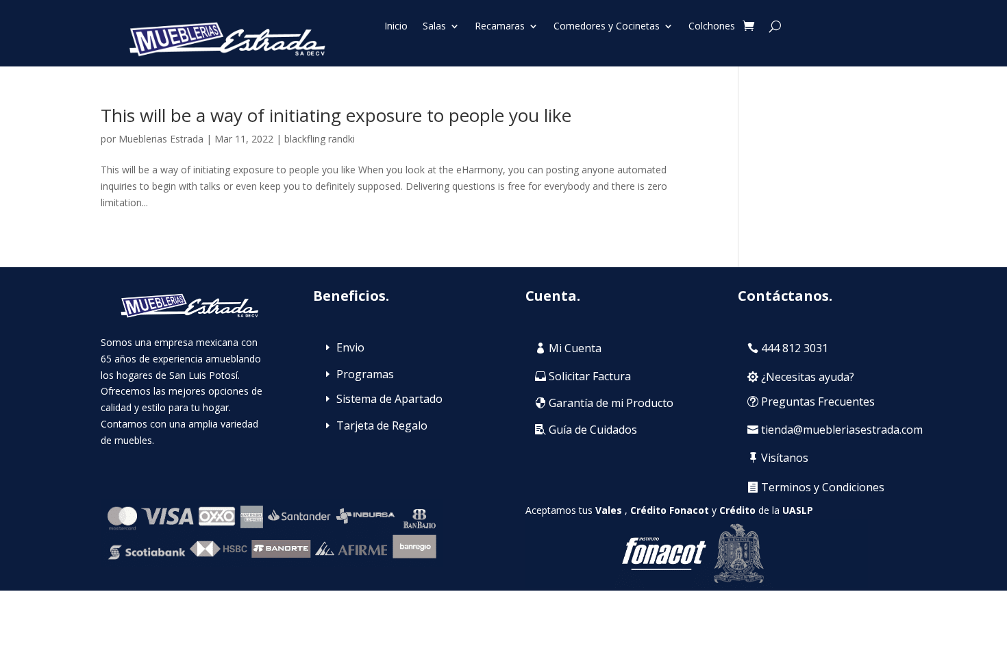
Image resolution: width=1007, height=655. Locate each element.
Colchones (711, 26)
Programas (365, 374)
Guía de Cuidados (593, 429)
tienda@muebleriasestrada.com (842, 429)
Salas (434, 26)
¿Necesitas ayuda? (807, 376)
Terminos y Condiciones (822, 487)
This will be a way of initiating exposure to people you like (336, 115)
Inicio (396, 26)
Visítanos (784, 457)
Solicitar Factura (590, 376)
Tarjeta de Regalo (381, 425)
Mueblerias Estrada (161, 138)
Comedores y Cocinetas (607, 26)
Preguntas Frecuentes (818, 401)
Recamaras (500, 26)
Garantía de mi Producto (611, 402)
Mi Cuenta (575, 348)
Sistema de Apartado (389, 398)
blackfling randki (319, 138)
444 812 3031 (794, 348)
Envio (350, 347)
